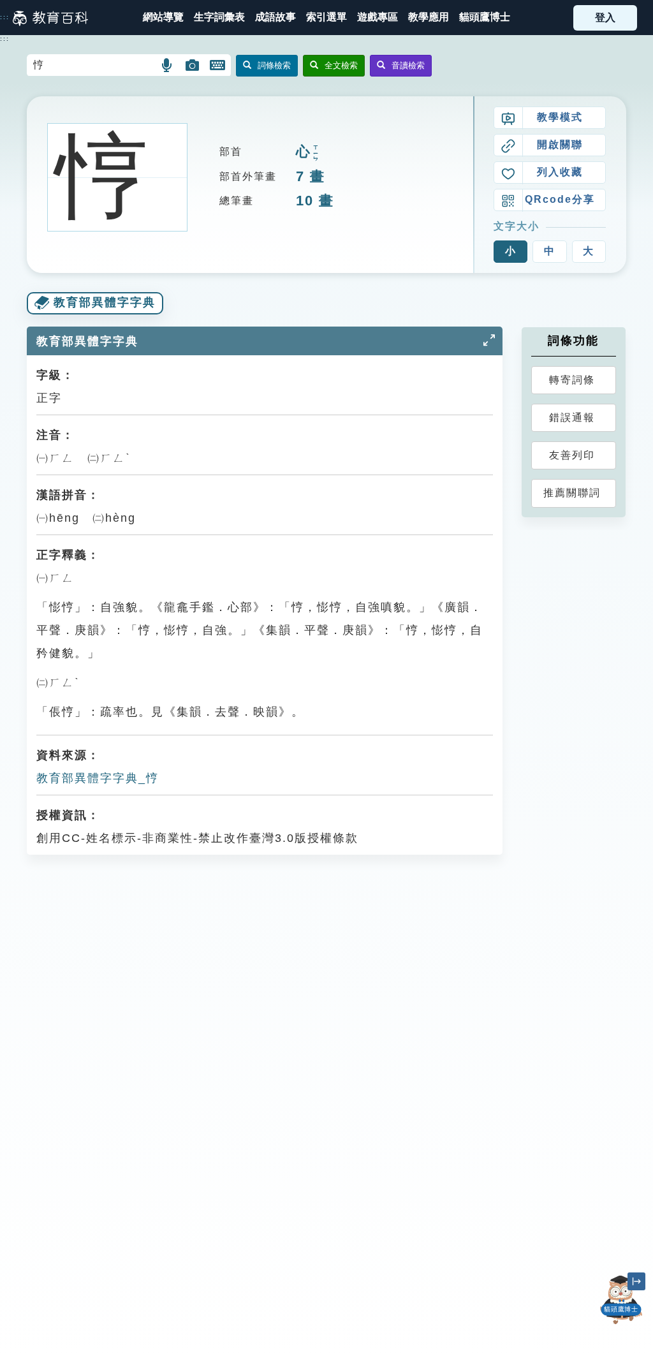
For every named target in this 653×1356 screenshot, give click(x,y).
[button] (326, 17)
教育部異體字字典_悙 (97, 778)
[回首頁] (50, 18)
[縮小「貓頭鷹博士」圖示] (636, 1281)
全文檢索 (341, 65)
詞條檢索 (274, 65)
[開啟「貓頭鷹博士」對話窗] (621, 1300)
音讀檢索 (408, 65)
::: (5, 17)
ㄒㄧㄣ (315, 153)
